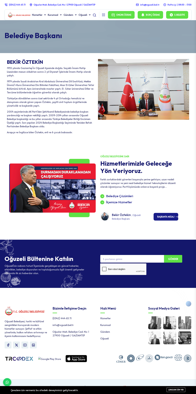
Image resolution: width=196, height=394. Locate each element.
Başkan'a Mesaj (165, 216)
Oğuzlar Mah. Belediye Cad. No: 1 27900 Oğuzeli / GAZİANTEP (64, 4)
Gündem (69, 14)
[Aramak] (94, 14)
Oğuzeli (83, 14)
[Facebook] (8, 345)
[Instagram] (33, 345)
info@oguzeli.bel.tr (149, 4)
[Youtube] (24, 345)
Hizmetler (37, 14)
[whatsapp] (7, 382)
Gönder (173, 258)
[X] (16, 345)
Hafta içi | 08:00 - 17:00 (179, 4)
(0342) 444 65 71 (17, 4)
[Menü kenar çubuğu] (103, 14)
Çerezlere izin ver (176, 389)
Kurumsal (53, 14)
